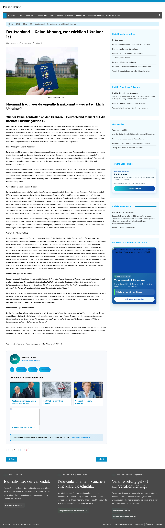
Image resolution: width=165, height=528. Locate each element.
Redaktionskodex (118, 227)
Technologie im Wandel (121, 58)
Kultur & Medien (56, 15)
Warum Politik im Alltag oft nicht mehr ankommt (130, 108)
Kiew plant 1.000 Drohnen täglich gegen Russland (131, 143)
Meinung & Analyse (96, 15)
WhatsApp (45, 370)
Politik (20, 15)
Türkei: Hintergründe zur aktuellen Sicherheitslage (131, 71)
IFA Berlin (69, 15)
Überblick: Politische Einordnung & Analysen (129, 103)
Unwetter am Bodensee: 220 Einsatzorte (128, 139)
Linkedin (20, 450)
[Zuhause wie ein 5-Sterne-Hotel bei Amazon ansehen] (134, 260)
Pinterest (26, 450)
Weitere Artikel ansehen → (32, 361)
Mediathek (38, 43)
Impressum (130, 227)
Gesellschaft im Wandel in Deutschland (127, 53)
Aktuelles (11, 15)
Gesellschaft (42, 15)
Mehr (100, 459)
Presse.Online (12, 7)
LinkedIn (33, 370)
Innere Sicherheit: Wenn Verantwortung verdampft (131, 44)
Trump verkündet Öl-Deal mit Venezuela (127, 148)
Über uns (149, 524)
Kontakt (159, 524)
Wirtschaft (29, 15)
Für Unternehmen (113, 15)
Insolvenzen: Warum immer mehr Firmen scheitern (131, 66)
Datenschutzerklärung (123, 524)
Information (139, 524)
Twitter (14, 450)
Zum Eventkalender (134, 188)
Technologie (80, 15)
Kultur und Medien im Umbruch (124, 62)
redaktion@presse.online (80, 437)
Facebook (21, 370)
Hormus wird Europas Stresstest (125, 49)
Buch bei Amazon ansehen (134, 299)
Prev (13, 459)
